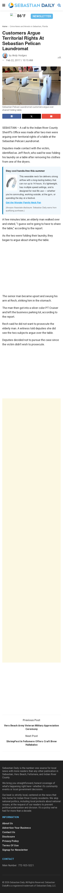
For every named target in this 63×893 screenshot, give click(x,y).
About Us (7, 823)
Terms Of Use (10, 845)
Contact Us (8, 832)
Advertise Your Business (16, 827)
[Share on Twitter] (31, 116)
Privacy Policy (10, 841)
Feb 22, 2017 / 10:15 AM (19, 60)
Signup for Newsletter (15, 849)
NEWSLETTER (42, 16)
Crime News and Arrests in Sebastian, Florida (29, 26)
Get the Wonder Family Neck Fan (23, 202)
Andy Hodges (19, 55)
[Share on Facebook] (11, 116)
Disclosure (8, 836)
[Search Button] (59, 5)
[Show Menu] (3, 5)
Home (4, 26)
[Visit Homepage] (31, 5)
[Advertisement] (31, 530)
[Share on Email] (51, 116)
